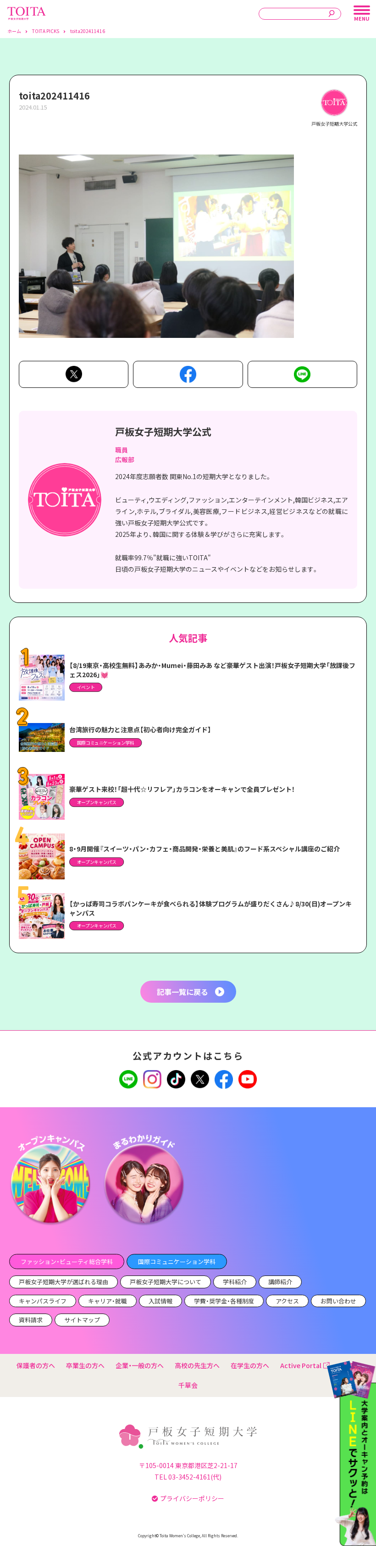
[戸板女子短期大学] (26, 11)
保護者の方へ (36, 1365)
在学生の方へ (250, 1365)
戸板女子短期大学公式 (163, 431)
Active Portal (300, 1365)
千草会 (188, 1385)
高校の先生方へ (197, 1365)
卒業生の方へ (85, 1365)
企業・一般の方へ (140, 1365)
